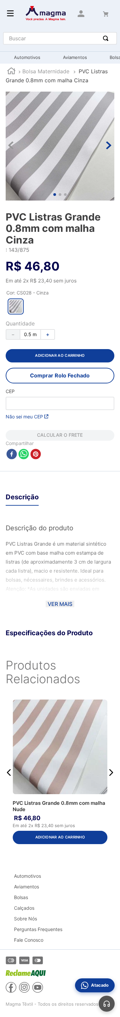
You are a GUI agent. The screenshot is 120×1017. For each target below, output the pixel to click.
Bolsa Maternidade (45, 71)
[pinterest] (35, 454)
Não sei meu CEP (24, 416)
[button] (15, 306)
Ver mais (60, 604)
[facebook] (11, 454)
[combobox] (60, 38)
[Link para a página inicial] (11, 71)
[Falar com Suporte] (107, 1004)
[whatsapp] (23, 454)
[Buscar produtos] (107, 38)
